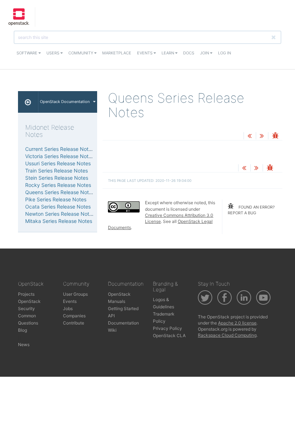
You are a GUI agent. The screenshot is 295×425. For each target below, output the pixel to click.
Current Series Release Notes (59, 149)
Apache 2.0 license (237, 323)
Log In (224, 52)
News (24, 344)
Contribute (73, 323)
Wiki (112, 330)
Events (145, 52)
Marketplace (116, 52)
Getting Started (123, 308)
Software (27, 52)
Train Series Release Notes (56, 170)
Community (81, 52)
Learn (168, 52)
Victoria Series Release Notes (59, 156)
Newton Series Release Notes (60, 214)
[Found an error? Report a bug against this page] (275, 136)
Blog (22, 330)
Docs (188, 52)
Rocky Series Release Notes (58, 185)
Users (53, 52)
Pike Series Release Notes (55, 199)
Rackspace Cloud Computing (227, 335)
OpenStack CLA (169, 335)
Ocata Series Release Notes (58, 206)
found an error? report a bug (251, 210)
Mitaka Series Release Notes (58, 221)
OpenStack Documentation (65, 101)
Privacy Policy (167, 328)
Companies (74, 315)
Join (205, 52)
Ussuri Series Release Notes (58, 163)
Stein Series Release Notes (56, 178)
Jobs (68, 308)
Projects (26, 294)
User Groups (75, 294)
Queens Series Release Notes (59, 192)
